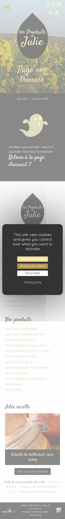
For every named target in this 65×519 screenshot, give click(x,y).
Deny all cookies (34, 266)
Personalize (32, 273)
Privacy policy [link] (32, 282)
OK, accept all (33, 259)
